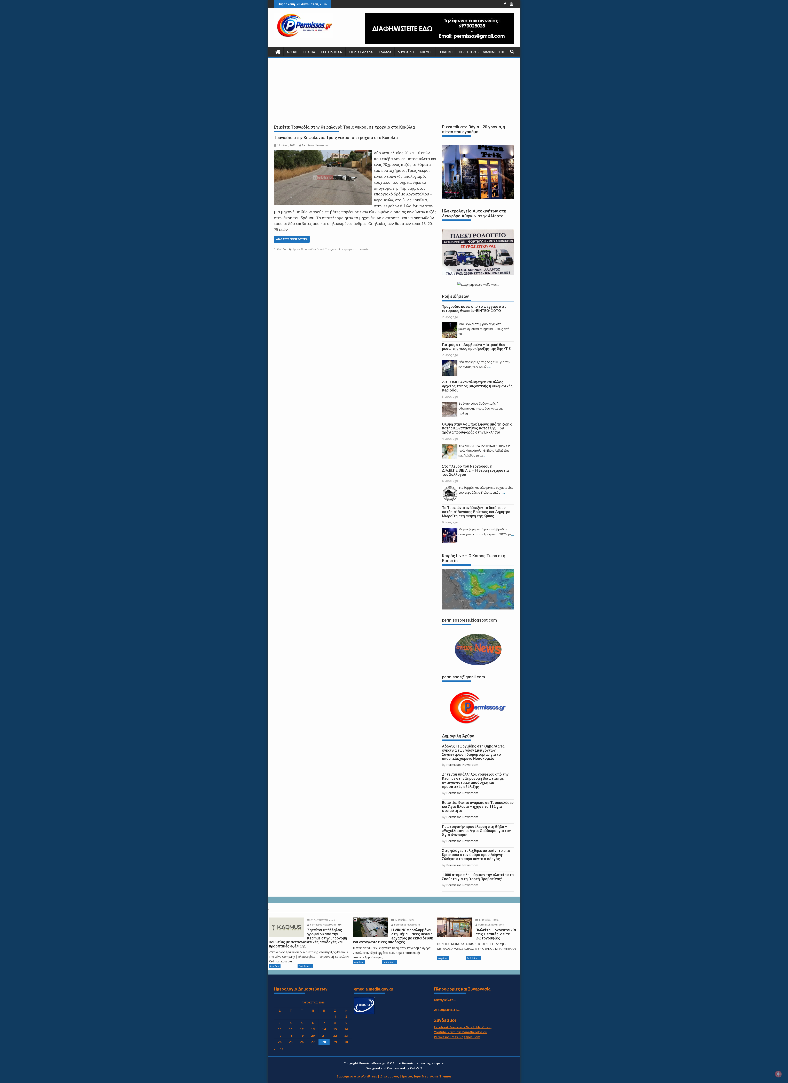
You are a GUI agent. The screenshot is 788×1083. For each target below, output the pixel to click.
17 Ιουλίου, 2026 (404, 920)
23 (346, 1035)
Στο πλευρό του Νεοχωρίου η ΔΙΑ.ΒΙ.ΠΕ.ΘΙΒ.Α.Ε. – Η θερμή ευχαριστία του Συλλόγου (475, 470)
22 (335, 1035)
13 (313, 1029)
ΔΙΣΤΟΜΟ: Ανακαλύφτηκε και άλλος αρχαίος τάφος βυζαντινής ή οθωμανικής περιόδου (477, 386)
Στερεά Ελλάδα (361, 52)
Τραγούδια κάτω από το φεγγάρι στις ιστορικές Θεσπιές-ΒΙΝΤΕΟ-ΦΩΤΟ (474, 308)
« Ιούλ (278, 1049)
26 (302, 1042)
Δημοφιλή (406, 52)
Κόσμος (426, 52)
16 (346, 1029)
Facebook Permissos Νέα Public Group (462, 1027)
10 (280, 1029)
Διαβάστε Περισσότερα (292, 239)
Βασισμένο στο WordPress (357, 1076)
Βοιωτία (309, 52)
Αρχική (292, 52)
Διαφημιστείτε (494, 52)
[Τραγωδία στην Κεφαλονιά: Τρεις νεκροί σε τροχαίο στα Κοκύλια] (323, 152)
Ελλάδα (385, 52)
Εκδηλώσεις (305, 966)
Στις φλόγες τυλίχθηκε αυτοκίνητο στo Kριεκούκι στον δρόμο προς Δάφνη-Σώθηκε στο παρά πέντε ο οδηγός (476, 854)
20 (313, 1035)
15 (335, 1029)
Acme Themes (440, 1076)
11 (291, 1029)
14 (324, 1029)
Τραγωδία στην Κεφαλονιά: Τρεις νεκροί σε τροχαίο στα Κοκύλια (336, 137)
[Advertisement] (394, 90)
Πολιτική (445, 52)
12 (302, 1029)
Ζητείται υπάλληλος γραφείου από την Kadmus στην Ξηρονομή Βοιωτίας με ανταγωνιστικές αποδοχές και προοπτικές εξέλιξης (475, 780)
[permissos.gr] (278, 51)
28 (324, 1042)
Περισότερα (467, 52)
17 (280, 1035)
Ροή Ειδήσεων (331, 52)
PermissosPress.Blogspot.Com (457, 1037)
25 (291, 1042)
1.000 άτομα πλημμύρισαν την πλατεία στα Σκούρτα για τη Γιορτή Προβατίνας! (478, 877)
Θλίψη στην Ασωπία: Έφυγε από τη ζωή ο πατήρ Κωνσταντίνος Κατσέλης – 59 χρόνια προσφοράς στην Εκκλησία (477, 428)
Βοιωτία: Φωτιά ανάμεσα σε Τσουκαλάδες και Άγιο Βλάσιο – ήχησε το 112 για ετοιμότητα (478, 806)
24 (280, 1042)
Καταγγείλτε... (445, 1000)
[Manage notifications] (778, 1074)
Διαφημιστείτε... (447, 1010)
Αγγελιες (274, 966)
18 (291, 1035)
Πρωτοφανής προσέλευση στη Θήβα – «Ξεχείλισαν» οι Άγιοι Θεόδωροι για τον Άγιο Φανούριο (476, 830)
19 (302, 1035)
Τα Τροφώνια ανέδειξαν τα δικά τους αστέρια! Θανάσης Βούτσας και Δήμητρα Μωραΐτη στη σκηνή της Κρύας (476, 512)
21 (324, 1035)
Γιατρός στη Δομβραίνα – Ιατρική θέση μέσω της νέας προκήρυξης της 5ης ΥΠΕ (476, 346)
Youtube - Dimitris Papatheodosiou (460, 1032)
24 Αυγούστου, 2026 (322, 920)
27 (313, 1042)
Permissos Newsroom (315, 145)
